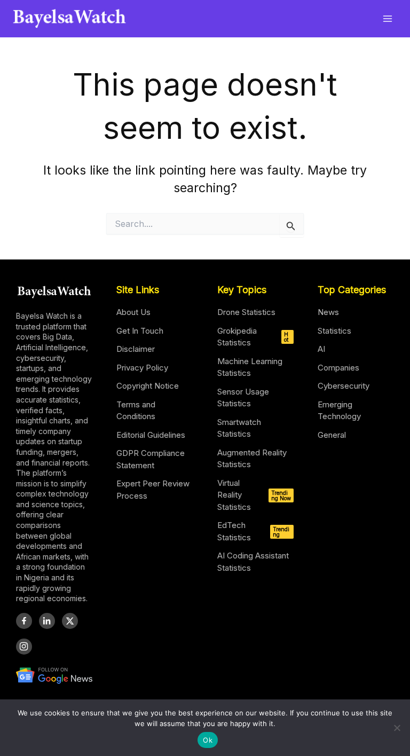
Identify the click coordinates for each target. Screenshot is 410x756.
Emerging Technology (339, 410)
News (328, 312)
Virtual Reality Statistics (254, 495)
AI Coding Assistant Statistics (253, 561)
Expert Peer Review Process (153, 489)
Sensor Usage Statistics (243, 398)
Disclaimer (135, 349)
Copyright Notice (147, 386)
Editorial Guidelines (150, 435)
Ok (207, 740)
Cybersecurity (343, 386)
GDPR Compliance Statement (150, 459)
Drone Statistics (246, 312)
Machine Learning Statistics (249, 367)
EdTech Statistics (253, 531)
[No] (396, 727)
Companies (338, 368)
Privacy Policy (142, 368)
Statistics (334, 331)
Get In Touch (139, 331)
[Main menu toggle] (387, 18)
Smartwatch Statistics (239, 428)
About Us (133, 312)
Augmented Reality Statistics (252, 458)
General (332, 435)
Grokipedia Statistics (253, 337)
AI (321, 349)
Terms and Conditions (135, 410)
